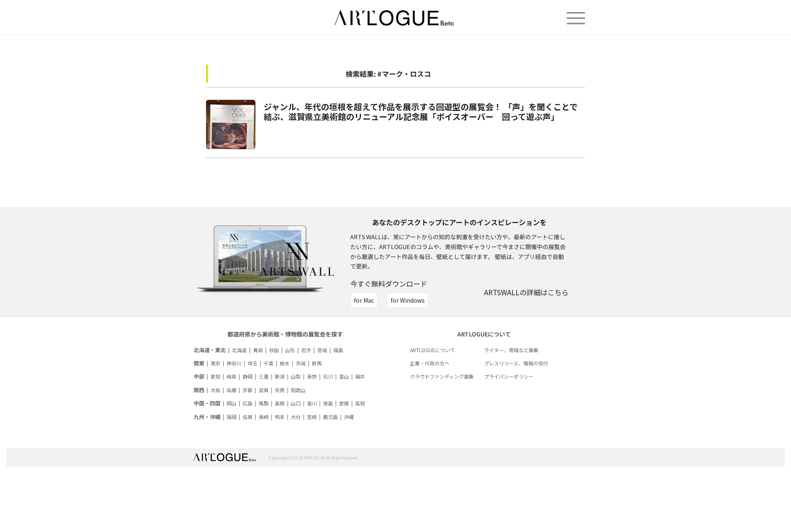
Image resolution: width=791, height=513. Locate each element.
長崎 (264, 416)
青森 (258, 349)
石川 (328, 376)
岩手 (306, 349)
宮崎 (312, 416)
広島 (248, 403)
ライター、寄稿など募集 (511, 349)
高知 (360, 403)
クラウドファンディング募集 (442, 376)
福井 (360, 376)
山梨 (296, 376)
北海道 (239, 349)
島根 (280, 403)
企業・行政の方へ (429, 363)
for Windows (408, 300)
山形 (290, 349)
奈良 (280, 389)
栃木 (285, 363)
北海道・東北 (210, 350)
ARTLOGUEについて (432, 349)
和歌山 (298, 389)
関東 (199, 363)
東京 (215, 363)
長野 (312, 376)
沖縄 (349, 416)
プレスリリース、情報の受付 (516, 363)
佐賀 (248, 416)
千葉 (269, 363)
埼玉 (252, 363)
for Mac (364, 300)
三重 (264, 376)
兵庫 (231, 389)
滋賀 (264, 389)
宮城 (322, 349)
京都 (248, 389)
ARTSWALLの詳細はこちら (526, 292)
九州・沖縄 (207, 417)
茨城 (301, 363)
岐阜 (231, 376)
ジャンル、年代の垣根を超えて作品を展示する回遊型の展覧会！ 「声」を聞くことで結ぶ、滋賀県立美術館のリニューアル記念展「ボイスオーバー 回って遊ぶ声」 (421, 111)
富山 (344, 376)
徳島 (328, 403)
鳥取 (264, 403)
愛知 (215, 376)
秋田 (274, 349)
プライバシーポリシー (509, 376)
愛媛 (344, 403)
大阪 (215, 389)
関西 (199, 390)
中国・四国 (207, 403)
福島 (338, 349)
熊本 (280, 416)
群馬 (317, 363)
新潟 (280, 376)
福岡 (231, 416)
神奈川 (234, 363)
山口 (296, 403)
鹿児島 (330, 416)
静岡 (248, 376)
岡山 (231, 403)
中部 (199, 376)
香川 (312, 403)
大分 (296, 416)
